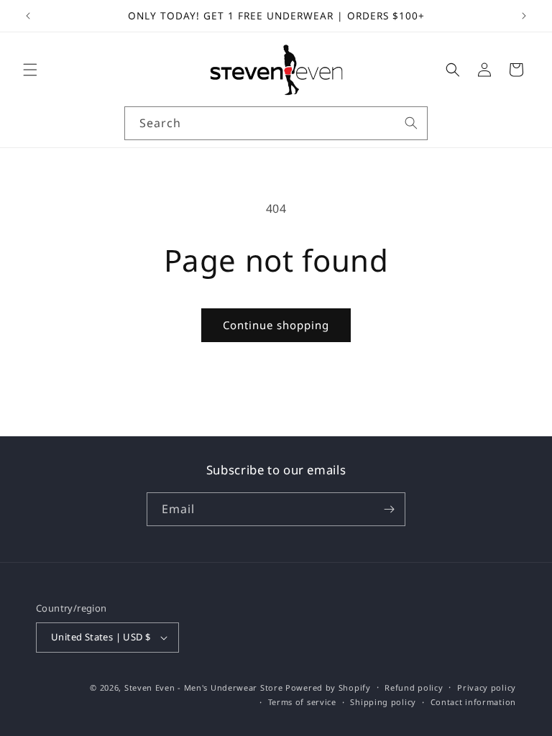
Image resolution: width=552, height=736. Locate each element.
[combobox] (276, 123)
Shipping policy (383, 701)
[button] (30, 70)
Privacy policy (486, 687)
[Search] (411, 123)
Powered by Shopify (328, 687)
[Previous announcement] (28, 16)
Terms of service (302, 701)
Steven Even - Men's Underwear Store (203, 687)
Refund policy (414, 687)
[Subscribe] (389, 509)
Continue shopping (276, 325)
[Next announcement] (524, 16)
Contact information (473, 701)
